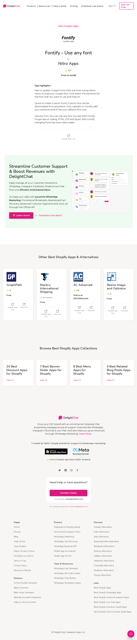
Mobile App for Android (64, 551)
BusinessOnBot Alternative (106, 541)
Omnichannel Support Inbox (67, 532)
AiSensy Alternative (103, 551)
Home (17, 527)
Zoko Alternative (101, 532)
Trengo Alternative (102, 575)
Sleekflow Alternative (104, 570)
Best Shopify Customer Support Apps (111, 597)
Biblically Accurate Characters (27, 597)
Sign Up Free (125, 5)
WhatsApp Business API (65, 546)
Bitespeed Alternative (104, 546)
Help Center (60, 6)
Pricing (74, 6)
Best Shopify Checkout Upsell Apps (110, 607)
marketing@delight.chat (78, 507)
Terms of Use (20, 561)
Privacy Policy (20, 565)
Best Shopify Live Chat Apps (107, 602)
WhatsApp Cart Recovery (66, 541)
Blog (16, 536)
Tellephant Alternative (104, 561)
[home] (11, 6)
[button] (31, 6)
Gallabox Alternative (103, 556)
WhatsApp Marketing (64, 536)
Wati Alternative (101, 536)
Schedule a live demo (50, 215)
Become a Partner (22, 570)
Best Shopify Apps (68, 26)
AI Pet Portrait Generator (25, 583)
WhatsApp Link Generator (66, 568)
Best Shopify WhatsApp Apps (107, 592)
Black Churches (21, 588)
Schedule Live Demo (92, 6)
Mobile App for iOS (62, 556)
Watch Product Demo (24, 551)
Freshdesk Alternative (104, 565)
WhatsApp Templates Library (67, 583)
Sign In (112, 6)
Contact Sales (68, 493)
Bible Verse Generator (24, 592)
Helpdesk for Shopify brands (67, 527)
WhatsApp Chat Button (65, 578)
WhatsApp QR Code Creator (67, 573)
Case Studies (20, 546)
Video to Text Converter (25, 602)
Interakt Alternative (103, 527)
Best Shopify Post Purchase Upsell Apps (112, 612)
